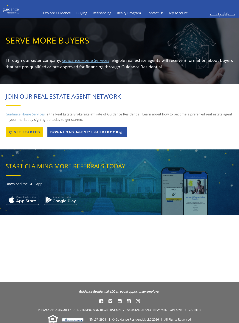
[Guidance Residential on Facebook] (101, 301)
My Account (178, 13)
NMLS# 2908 (97, 319)
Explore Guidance (57, 13)
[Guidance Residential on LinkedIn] (119, 301)
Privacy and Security (54, 310)
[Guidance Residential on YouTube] (128, 301)
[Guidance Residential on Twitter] (110, 301)
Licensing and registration (99, 310)
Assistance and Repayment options (154, 310)
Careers (195, 310)
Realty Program (129, 13)
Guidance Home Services (85, 60)
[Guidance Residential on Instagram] (138, 301)
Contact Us (155, 13)
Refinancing (102, 13)
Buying (81, 13)
